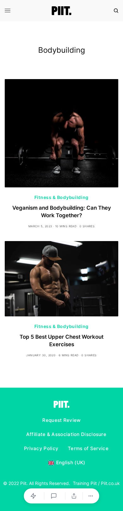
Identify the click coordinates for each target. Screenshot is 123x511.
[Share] (74, 496)
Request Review (61, 420)
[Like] (34, 496)
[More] (91, 496)
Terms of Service (88, 448)
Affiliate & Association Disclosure (66, 434)
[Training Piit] (62, 10)
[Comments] (54, 496)
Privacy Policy (41, 448)
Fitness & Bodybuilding (61, 197)
